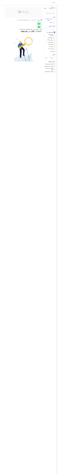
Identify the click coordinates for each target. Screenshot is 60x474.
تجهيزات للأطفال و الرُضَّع (49, 19)
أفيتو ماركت (33, 20)
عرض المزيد (52, 51)
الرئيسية (38, 20)
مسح (45, 8)
